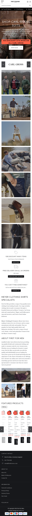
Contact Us (16, 290)
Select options (4, 440)
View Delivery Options (16, 276)
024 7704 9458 (8, 460)
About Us (3, 472)
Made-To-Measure (6, 475)
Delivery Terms (5, 493)
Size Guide (4, 496)
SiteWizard (21, 510)
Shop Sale (16, 262)
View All (4, 407)
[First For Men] (15, 2)
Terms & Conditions (6, 488)
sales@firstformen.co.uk (10, 463)
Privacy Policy (5, 490)
